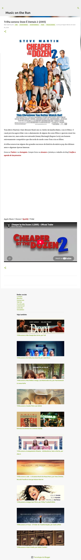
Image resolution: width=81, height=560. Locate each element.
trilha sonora (50, 24)
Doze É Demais (24, 24)
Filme (42, 24)
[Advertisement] (41, 4)
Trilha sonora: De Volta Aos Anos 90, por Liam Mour (33, 358)
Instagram (20, 300)
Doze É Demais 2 (34, 24)
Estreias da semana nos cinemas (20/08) (29, 428)
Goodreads (20, 304)
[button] (5, 31)
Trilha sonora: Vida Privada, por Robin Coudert (32, 547)
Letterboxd (20, 306)
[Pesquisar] (78, 8)
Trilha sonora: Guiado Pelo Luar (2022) (29, 406)
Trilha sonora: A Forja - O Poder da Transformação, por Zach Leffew (39, 524)
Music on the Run (18, 12)
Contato (19, 296)
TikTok (19, 302)
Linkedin (20, 308)
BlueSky (19, 298)
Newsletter (20, 310)
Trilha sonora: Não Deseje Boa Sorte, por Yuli (31, 335)
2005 (16, 24)
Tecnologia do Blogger (41, 557)
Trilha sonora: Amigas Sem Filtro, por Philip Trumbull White (36, 502)
